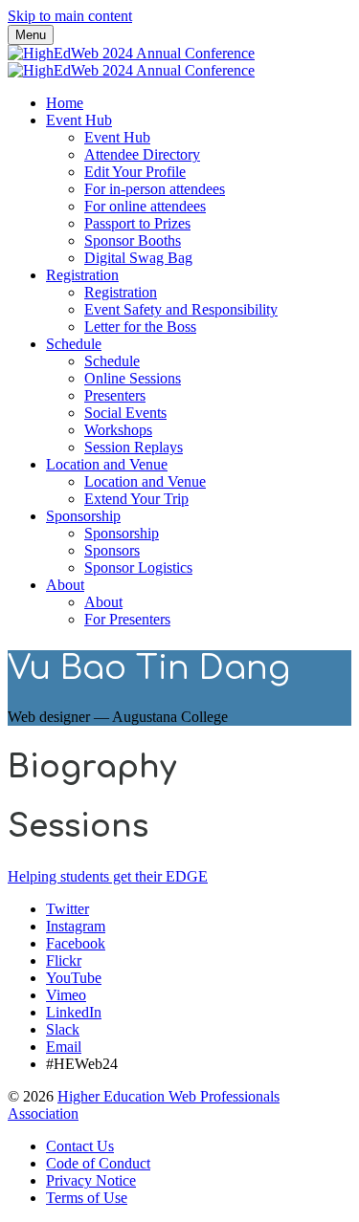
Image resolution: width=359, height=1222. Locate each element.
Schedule (73, 344)
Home (64, 103)
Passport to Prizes (137, 223)
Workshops (118, 430)
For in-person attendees (154, 189)
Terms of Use (86, 1197)
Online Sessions (132, 378)
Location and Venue (107, 464)
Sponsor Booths (132, 240)
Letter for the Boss (140, 326)
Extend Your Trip (136, 499)
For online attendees (145, 206)
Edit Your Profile (135, 172)
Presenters (115, 395)
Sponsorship (83, 516)
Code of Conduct (98, 1163)
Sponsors (112, 550)
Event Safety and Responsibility (181, 309)
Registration (82, 275)
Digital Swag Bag (138, 258)
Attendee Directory (142, 154)
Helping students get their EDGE (108, 876)
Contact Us (80, 1146)
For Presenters (127, 619)
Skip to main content (70, 16)
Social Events (125, 412)
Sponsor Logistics (138, 567)
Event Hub (79, 120)
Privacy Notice (91, 1180)
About (65, 585)
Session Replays (133, 447)
